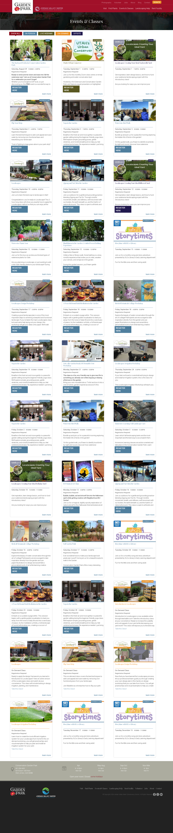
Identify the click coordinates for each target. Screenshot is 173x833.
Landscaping (142, 8)
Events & (126, 8)
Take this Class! (121, 629)
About (133, 3)
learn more (46, 93)
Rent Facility (129, 788)
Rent (157, 8)
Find (113, 8)
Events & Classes (101, 788)
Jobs (126, 3)
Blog (139, 3)
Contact (147, 3)
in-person (30, 33)
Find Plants (89, 788)
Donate (157, 2)
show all (15, 33)
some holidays (97, 776)
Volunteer (117, 3)
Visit (105, 8)
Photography (106, 3)
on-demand (62, 33)
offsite (77, 33)
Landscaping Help (116, 788)
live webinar (46, 33)
